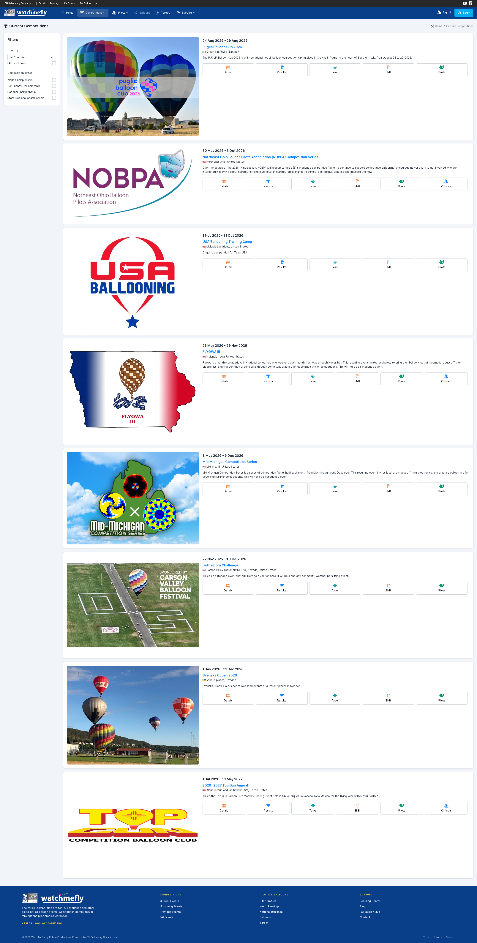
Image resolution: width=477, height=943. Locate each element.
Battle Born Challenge (220, 565)
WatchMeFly (38, 937)
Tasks (335, 72)
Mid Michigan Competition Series (230, 462)
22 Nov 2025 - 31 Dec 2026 (224, 559)
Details (228, 72)
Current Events (169, 901)
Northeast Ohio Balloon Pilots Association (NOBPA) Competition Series (260, 157)
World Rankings (269, 906)
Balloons (265, 917)
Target (165, 12)
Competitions (94, 12)
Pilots (121, 12)
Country (12, 50)
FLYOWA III (211, 352)
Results (281, 72)
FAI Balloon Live (88, 3)
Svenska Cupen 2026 (220, 675)
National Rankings (271, 911)
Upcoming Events (171, 906)
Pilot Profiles (268, 901)
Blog (363, 906)
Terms (426, 937)
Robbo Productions (60, 937)
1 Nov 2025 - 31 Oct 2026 (223, 235)
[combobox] (31, 57)
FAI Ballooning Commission (19, 3)
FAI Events (69, 3)
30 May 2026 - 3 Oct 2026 (224, 151)
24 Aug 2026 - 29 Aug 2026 (225, 41)
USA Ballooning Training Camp (227, 242)
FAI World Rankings (49, 3)
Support (187, 12)
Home (69, 12)
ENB (388, 72)
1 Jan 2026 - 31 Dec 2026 (223, 669)
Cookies (450, 937)
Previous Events (170, 911)
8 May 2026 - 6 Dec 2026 (223, 456)
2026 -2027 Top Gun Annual (225, 785)
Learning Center (370, 901)
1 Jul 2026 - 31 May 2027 (223, 779)
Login (466, 12)
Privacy (438, 937)
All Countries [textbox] (18, 57)
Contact (365, 917)
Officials (446, 186)
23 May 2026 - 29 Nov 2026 (225, 345)
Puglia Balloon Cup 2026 (222, 47)
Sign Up (448, 12)
